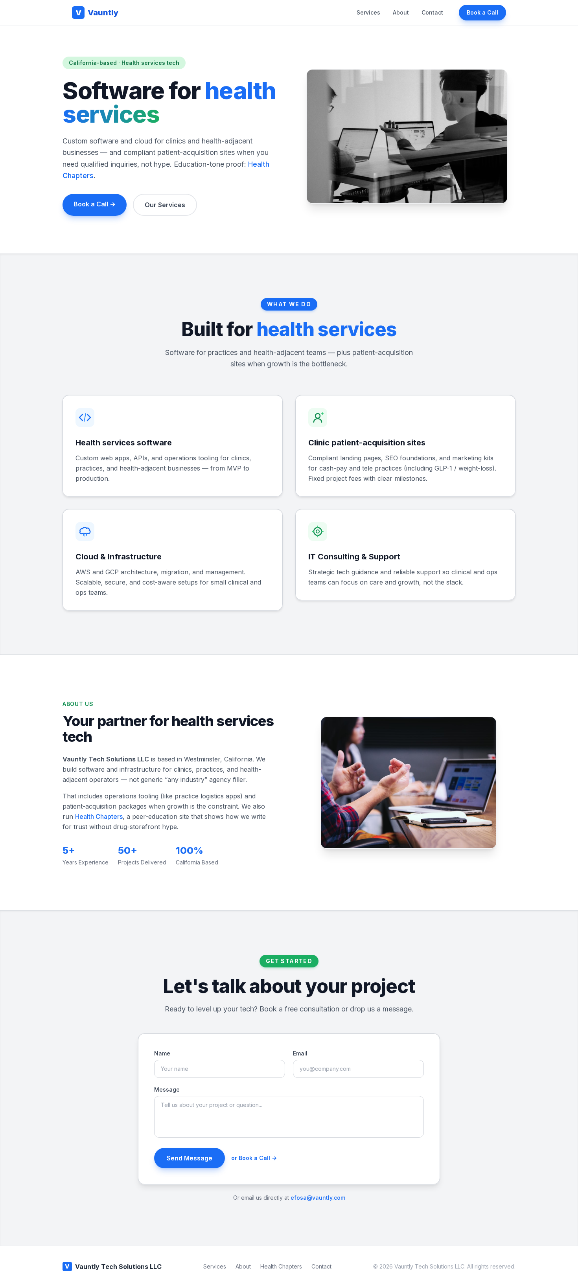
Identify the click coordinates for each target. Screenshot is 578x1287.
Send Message (189, 1158)
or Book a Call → (254, 1158)
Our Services (165, 205)
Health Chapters (99, 816)
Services (368, 12)
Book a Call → (95, 204)
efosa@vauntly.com (318, 1197)
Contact (432, 12)
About (401, 12)
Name (162, 1053)
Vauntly (96, 12)
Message (167, 1089)
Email (300, 1053)
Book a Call (482, 12)
